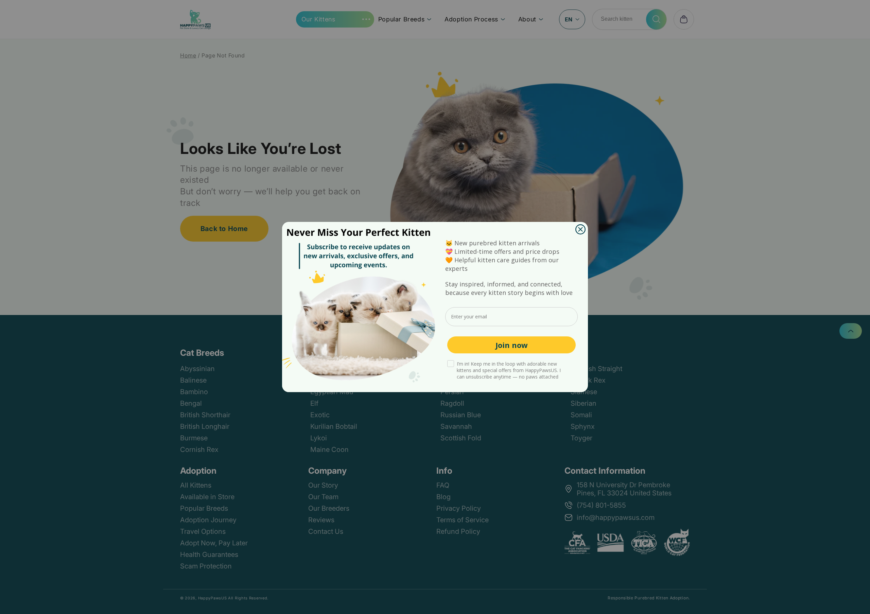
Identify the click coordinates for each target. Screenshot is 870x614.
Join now (511, 345)
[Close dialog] (580, 229)
